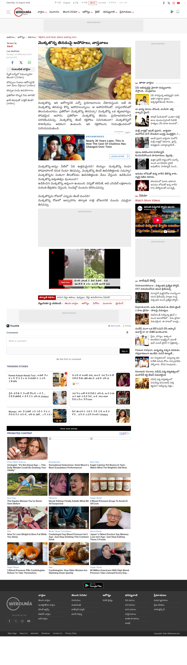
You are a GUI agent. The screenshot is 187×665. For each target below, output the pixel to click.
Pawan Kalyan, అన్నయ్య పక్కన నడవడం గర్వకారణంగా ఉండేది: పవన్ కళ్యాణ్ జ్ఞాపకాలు (157, 352)
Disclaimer (45, 633)
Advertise (34, 633)
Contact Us (57, 633)
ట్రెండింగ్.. (120, 303)
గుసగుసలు (75, 600)
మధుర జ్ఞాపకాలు (161, 600)
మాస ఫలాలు (130, 609)
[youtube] (178, 3)
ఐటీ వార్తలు (43, 618)
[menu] (9, 12)
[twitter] (169, 3)
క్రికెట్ (97, 12)
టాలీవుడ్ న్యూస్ (78, 609)
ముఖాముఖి (76, 605)
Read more (65, 282)
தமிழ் (76, 3)
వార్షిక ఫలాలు (130, 614)
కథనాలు (32, 37)
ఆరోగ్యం (86, 12)
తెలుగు (92, 3)
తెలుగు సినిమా (70, 12)
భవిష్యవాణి (109, 12)
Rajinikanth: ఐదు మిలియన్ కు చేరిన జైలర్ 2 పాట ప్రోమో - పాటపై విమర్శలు (157, 309)
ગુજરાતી (123, 3)
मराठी (84, 3)
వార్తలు (41, 12)
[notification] (177, 11)
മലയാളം (102, 3)
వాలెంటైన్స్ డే (159, 609)
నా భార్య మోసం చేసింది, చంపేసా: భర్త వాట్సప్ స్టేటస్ (154, 111)
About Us (24, 633)
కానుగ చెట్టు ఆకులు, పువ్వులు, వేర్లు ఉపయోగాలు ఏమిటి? (83, 297)
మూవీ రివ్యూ (76, 614)
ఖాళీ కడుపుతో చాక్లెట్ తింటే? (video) (20, 102)
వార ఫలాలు (130, 605)
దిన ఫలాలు (130, 600)
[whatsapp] (29, 62)
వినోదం (96, 303)
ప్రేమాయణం (125, 12)
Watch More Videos (147, 201)
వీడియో (143, 196)
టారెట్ (127, 623)
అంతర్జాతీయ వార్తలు (46, 605)
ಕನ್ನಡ (112, 3)
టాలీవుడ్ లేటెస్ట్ (147, 281)
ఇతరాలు (11, 37)
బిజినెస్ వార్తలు (44, 614)
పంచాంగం (54, 12)
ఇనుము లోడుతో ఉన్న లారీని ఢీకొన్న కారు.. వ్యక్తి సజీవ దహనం (156, 175)
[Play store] (172, 11)
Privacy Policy (71, 633)
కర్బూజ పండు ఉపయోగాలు (20, 90)
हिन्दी (58, 3)
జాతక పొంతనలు (132, 618)
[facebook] (164, 3)
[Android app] (93, 585)
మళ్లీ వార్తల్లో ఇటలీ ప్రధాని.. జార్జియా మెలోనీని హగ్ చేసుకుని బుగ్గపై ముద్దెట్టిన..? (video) (156, 132)
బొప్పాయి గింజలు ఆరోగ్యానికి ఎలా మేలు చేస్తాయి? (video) (21, 84)
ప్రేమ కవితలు (159, 605)
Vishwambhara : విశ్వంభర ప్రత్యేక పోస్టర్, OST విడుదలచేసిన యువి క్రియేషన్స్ (157, 287)
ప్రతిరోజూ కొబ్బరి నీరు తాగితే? (21, 95)
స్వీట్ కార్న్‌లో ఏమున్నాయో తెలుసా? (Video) (19, 76)
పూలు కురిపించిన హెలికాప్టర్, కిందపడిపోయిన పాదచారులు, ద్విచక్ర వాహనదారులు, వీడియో (153, 154)
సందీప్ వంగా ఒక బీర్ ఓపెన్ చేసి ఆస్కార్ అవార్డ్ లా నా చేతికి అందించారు (155, 330)
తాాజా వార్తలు (146, 83)
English (66, 3)
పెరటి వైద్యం (108, 600)
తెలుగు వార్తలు (71, 303)
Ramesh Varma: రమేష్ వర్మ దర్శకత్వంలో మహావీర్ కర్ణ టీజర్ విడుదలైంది (157, 373)
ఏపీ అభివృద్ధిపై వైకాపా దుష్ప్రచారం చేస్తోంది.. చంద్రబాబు (153, 89)
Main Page (12, 633)
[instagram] (174, 3)
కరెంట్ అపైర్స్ (43, 609)
